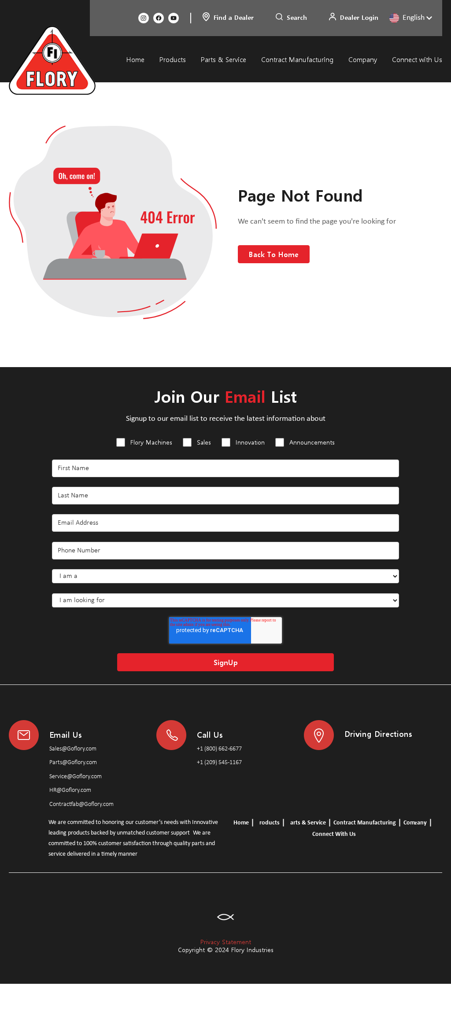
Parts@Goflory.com (73, 762)
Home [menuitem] (135, 59)
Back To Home (274, 254)
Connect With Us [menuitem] (334, 834)
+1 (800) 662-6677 (219, 749)
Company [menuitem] (362, 59)
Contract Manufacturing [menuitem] (297, 59)
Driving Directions (378, 733)
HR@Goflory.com (70, 790)
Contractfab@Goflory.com (81, 804)
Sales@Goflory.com (72, 749)
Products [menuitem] (172, 59)
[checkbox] (225, 443)
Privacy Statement (225, 942)
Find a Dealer (234, 17)
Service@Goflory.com (75, 776)
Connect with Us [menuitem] (417, 59)
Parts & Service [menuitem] (223, 59)
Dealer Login (359, 17)
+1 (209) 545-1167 (219, 762)
